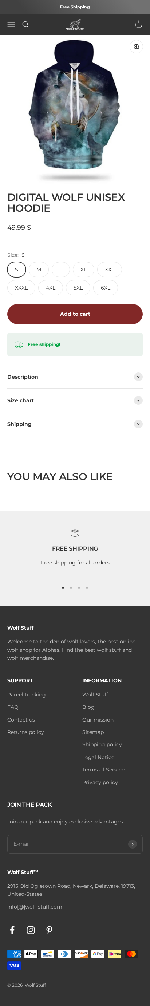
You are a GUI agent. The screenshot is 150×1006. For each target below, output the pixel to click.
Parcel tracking (26, 694)
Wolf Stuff (95, 694)
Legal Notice (98, 757)
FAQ (13, 707)
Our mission (98, 719)
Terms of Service (103, 769)
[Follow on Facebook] (12, 930)
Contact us (21, 719)
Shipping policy (102, 744)
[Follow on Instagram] (31, 930)
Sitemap (93, 732)
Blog (88, 707)
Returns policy (25, 732)
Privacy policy (100, 782)
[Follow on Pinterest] (49, 930)
